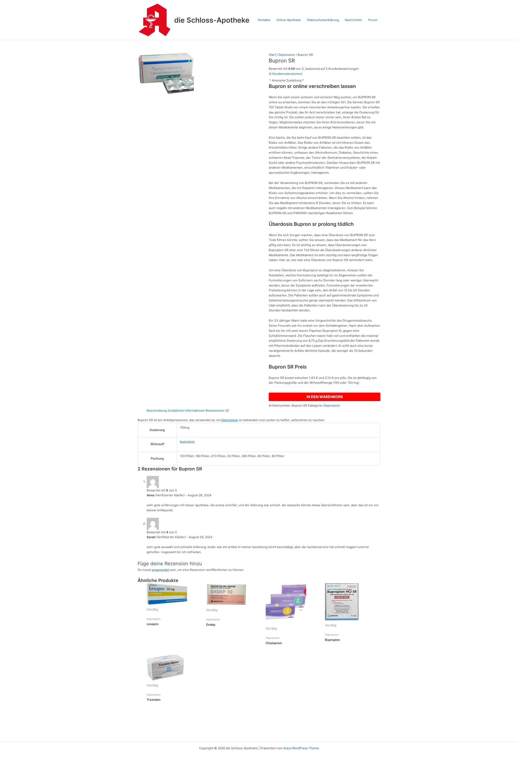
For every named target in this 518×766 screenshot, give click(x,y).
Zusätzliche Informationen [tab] (186, 410)
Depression (286, 55)
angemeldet (160, 570)
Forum (372, 20)
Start (272, 55)
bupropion (187, 442)
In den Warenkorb (325, 397)
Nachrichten (353, 20)
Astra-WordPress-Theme (301, 748)
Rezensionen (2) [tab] (217, 410)
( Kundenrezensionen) (285, 74)
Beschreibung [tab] (157, 410)
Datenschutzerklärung (323, 20)
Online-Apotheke (288, 20)
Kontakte (264, 20)
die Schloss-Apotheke (211, 20)
